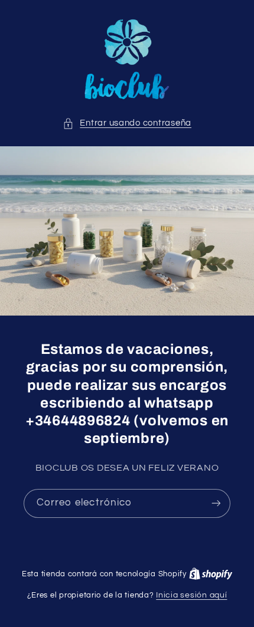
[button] (127, 123)
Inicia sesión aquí (191, 595)
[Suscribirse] (216, 502)
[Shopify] (211, 574)
